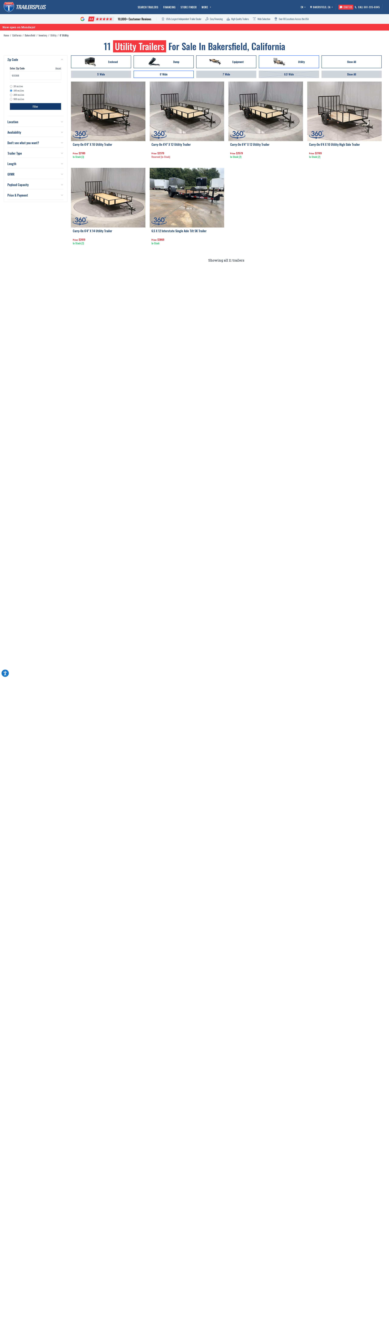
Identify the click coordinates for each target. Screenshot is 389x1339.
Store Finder (189, 7)
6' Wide (163, 74)
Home (6, 35)
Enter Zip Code (17, 68)
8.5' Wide (289, 74)
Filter (35, 106)
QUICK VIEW (108, 162)
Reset (58, 68)
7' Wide (226, 74)
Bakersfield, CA (321, 7)
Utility (53, 35)
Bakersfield (30, 35)
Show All (351, 74)
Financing (169, 7)
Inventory (43, 35)
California (16, 35)
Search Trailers (148, 7)
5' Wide (101, 74)
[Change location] (332, 7)
